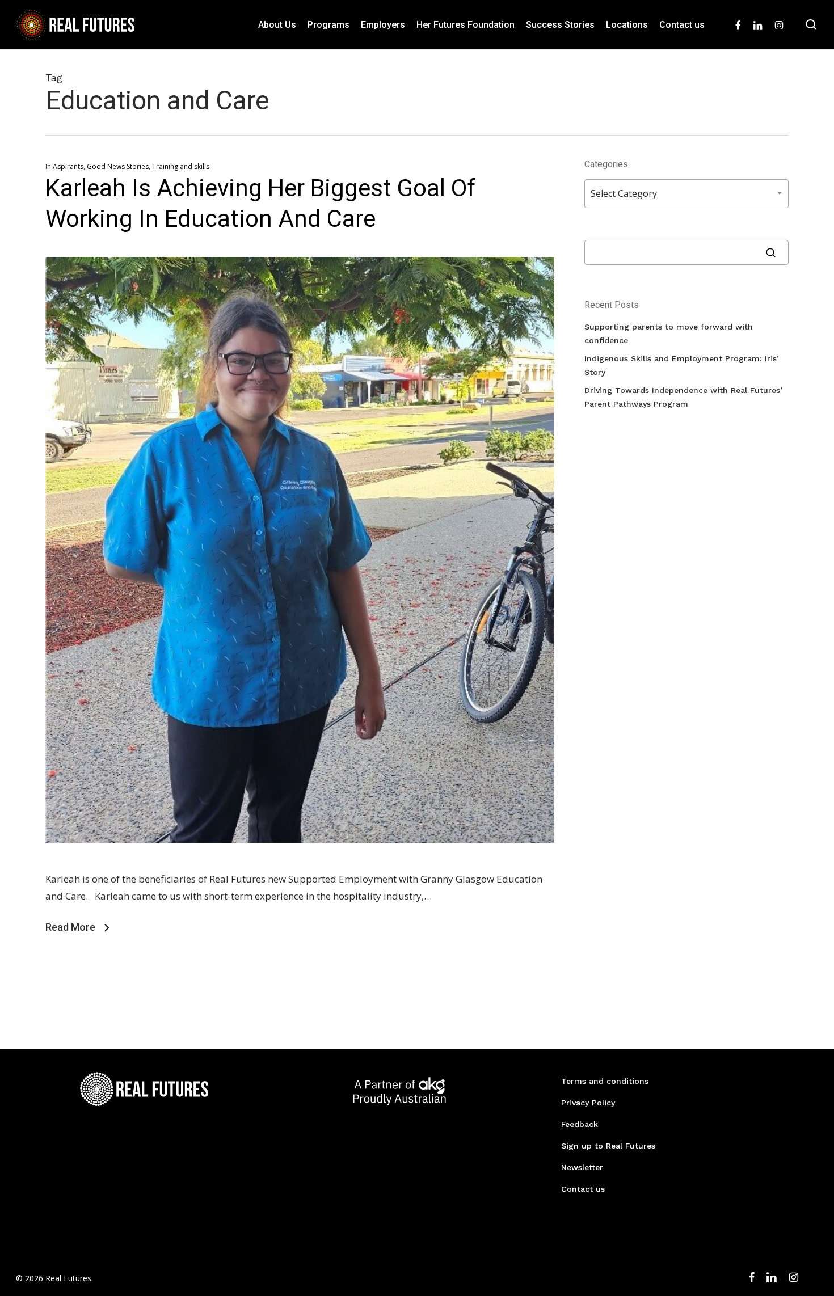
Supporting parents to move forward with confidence (668, 333)
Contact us (583, 1188)
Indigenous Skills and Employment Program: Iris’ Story (681, 365)
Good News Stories (118, 166)
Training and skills (180, 166)
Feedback (579, 1124)
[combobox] (686, 193)
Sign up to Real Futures (608, 1145)
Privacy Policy (588, 1102)
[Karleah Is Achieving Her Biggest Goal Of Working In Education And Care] (299, 861)
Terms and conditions (604, 1081)
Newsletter (582, 1167)
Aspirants (68, 166)
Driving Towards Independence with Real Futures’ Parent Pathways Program (683, 397)
